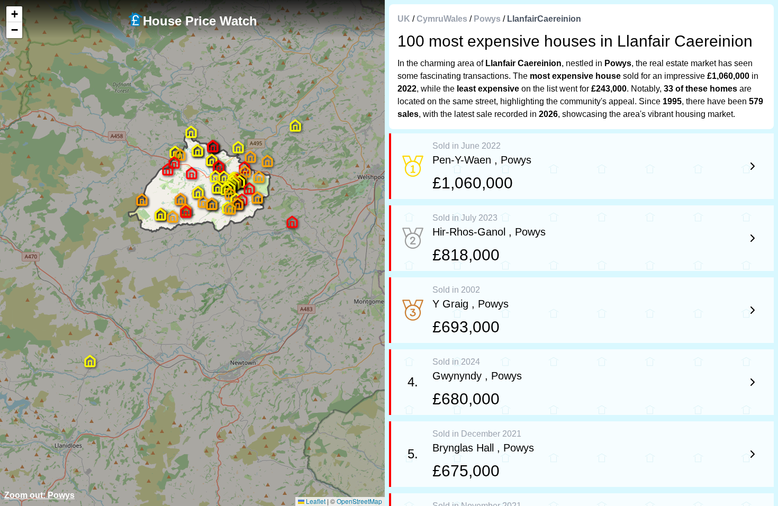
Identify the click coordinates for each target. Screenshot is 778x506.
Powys (487, 18)
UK (403, 18)
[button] (191, 173)
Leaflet (314, 500)
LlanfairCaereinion (544, 18)
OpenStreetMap (359, 500)
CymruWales (442, 18)
